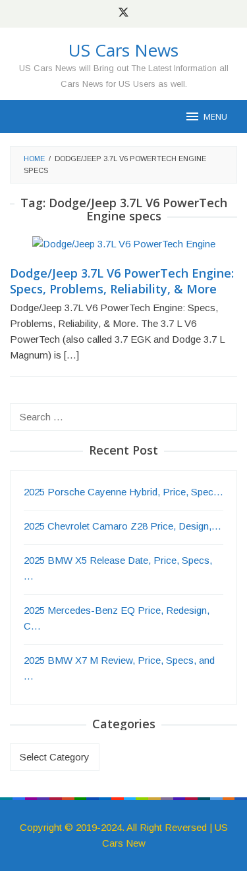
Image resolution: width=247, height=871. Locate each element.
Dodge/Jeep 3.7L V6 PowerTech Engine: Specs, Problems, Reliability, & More (122, 281)
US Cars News (123, 50)
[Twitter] (123, 14)
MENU (215, 116)
